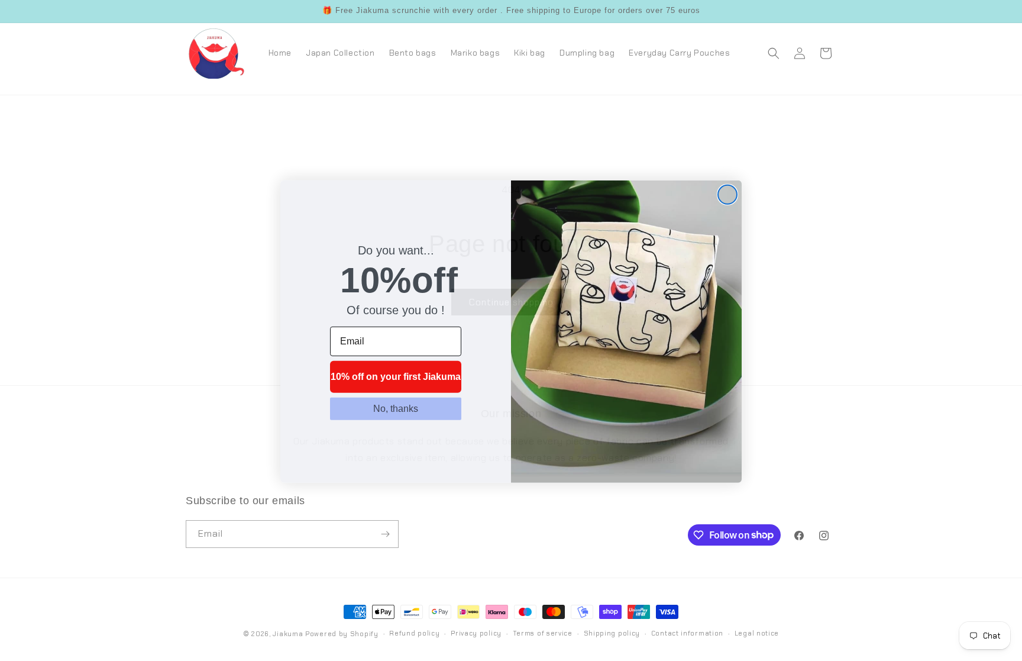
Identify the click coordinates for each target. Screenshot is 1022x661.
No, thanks (395, 407)
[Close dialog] (727, 193)
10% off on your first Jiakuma (396, 375)
